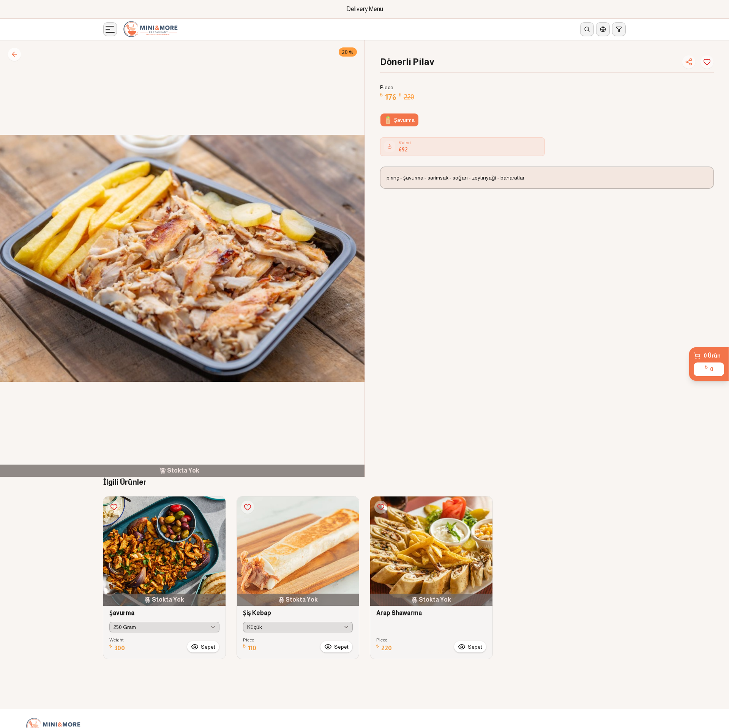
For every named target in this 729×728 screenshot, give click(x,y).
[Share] (689, 62)
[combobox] (164, 627)
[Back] (14, 54)
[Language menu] (603, 29)
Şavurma (404, 120)
